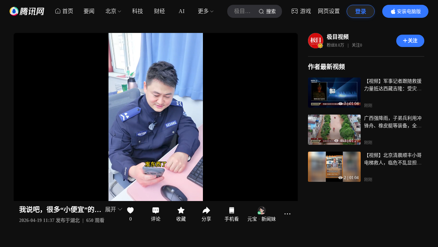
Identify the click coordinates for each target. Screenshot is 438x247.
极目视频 (338, 37)
